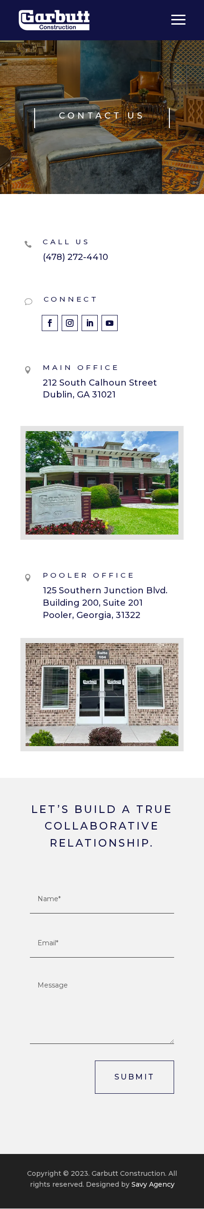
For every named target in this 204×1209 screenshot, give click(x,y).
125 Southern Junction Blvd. (105, 590)
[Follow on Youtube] (110, 323)
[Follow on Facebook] (50, 323)
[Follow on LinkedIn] (90, 323)
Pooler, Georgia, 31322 (91, 615)
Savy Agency (152, 1184)
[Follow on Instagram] (70, 323)
